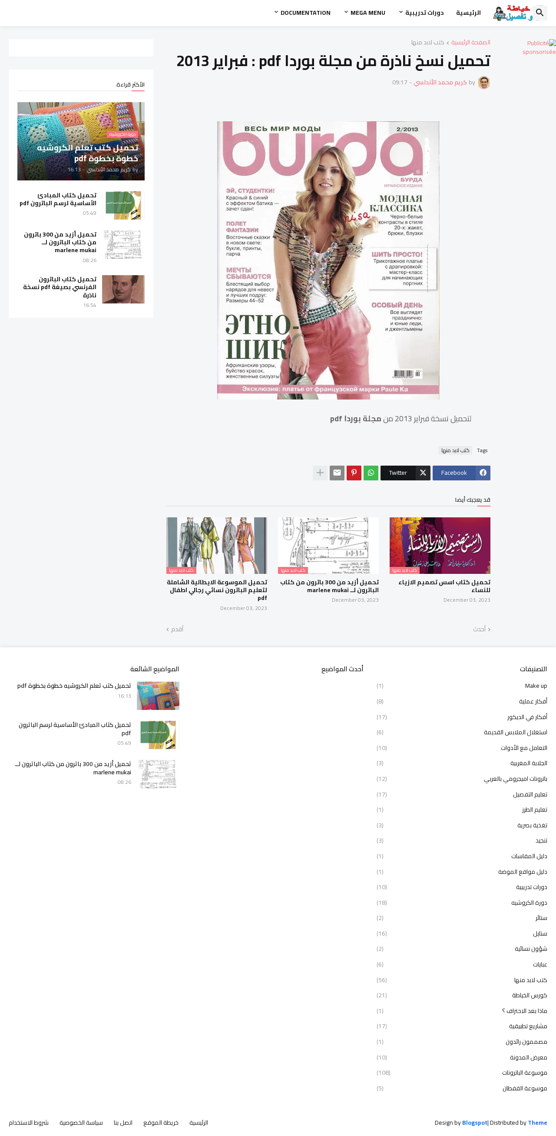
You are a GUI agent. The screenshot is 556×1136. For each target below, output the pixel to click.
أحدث (479, 629)
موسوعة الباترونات (462, 1072)
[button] (540, 13)
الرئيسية (468, 12)
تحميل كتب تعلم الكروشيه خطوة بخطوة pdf (74, 686)
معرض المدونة (462, 1057)
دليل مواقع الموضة (462, 871)
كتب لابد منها (427, 43)
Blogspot (474, 1123)
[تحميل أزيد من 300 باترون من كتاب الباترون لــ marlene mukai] (123, 244)
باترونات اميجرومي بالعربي (462, 778)
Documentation (306, 12)
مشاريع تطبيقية (462, 1026)
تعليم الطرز (462, 809)
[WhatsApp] (371, 473)
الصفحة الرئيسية (470, 43)
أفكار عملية (462, 701)
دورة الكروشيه (462, 902)
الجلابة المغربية (462, 763)
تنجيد (462, 840)
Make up (462, 686)
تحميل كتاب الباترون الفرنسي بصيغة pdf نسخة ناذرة (59, 287)
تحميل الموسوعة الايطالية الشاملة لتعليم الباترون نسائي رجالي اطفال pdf (217, 590)
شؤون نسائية (462, 948)
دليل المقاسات (462, 856)
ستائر (462, 917)
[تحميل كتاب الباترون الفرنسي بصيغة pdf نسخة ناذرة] (123, 289)
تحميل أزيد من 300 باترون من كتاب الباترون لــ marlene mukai (329, 586)
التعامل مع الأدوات (462, 747)
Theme (537, 1122)
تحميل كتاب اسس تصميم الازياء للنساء (444, 586)
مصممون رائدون (462, 1041)
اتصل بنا (123, 1122)
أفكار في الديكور (462, 717)
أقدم (177, 629)
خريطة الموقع (161, 1122)
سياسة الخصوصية (81, 1122)
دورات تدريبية (424, 12)
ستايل (462, 933)
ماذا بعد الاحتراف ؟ (462, 1010)
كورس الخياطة (462, 995)
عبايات (462, 964)
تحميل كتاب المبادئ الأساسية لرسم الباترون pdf (58, 199)
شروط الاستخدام (29, 1122)
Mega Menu (368, 12)
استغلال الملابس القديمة (462, 732)
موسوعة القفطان (462, 1088)
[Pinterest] (354, 473)
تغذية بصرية (462, 825)
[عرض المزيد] (320, 473)
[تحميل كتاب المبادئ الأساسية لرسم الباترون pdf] (123, 205)
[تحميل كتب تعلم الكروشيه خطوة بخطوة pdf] (158, 696)
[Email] (337, 473)
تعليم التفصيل (462, 794)
